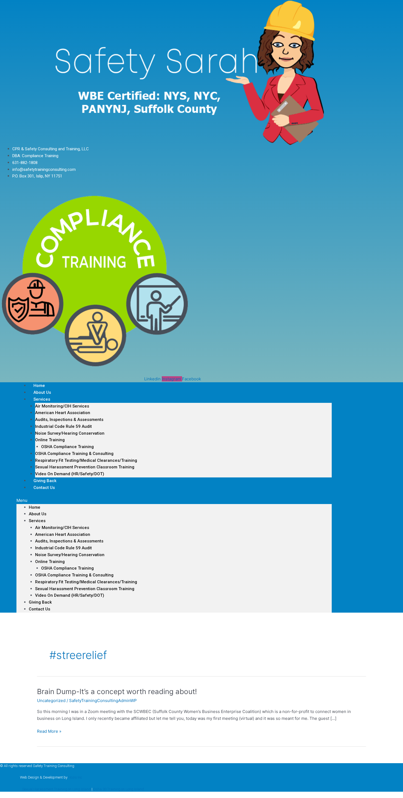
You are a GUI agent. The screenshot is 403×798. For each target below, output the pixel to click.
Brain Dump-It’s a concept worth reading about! (117, 691)
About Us (37, 513)
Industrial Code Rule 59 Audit (63, 426)
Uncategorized (51, 700)
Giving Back (40, 602)
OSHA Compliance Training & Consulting (74, 453)
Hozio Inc (75, 777)
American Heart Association (62, 412)
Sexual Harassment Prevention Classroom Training (84, 467)
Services (41, 399)
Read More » (49, 731)
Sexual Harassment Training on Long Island (56, 789)
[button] (174, 500)
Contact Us (44, 487)
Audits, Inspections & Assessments (69, 419)
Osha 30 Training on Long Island (118, 789)
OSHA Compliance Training (67, 446)
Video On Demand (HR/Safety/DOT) (69, 473)
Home (34, 507)
